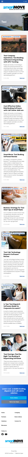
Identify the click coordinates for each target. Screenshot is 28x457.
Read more (22, 78)
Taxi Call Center (6, 87)
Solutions (4, 421)
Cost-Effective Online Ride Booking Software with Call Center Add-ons (14, 108)
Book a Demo (14, 398)
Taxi (21, 188)
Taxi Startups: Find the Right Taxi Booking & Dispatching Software (12, 356)
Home (3, 412)
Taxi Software (16, 36)
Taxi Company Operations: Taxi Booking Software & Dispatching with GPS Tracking (13, 59)
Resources (4, 425)
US (26, 1)
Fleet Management (7, 36)
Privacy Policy (14, 451)
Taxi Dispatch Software (17, 87)
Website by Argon (19, 453)
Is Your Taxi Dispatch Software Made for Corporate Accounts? (12, 306)
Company (17, 412)
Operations (5, 135)
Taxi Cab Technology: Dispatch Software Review (12, 254)
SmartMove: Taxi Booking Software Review (14, 155)
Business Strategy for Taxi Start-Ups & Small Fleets (14, 209)
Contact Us (18, 421)
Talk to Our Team (14, 402)
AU (24, 1)
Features (3, 417)
